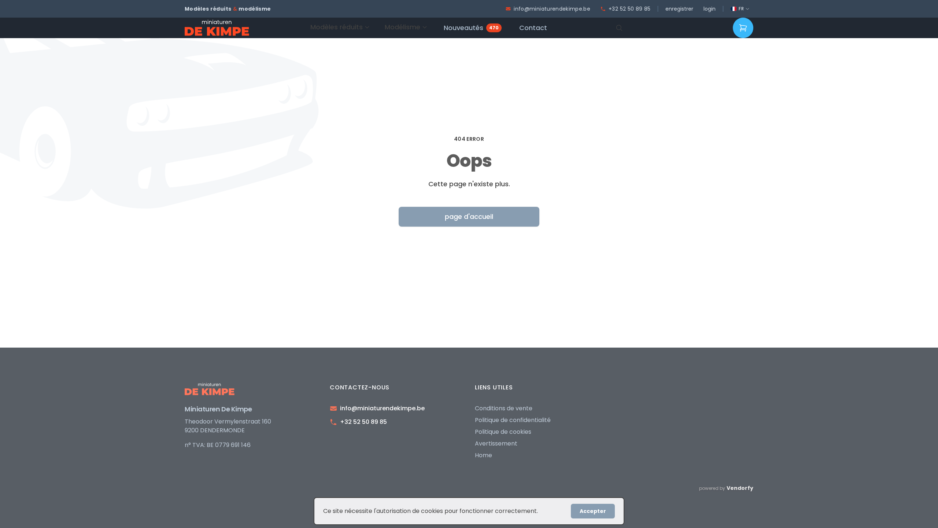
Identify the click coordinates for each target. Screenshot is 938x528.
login (710, 8)
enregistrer (679, 8)
